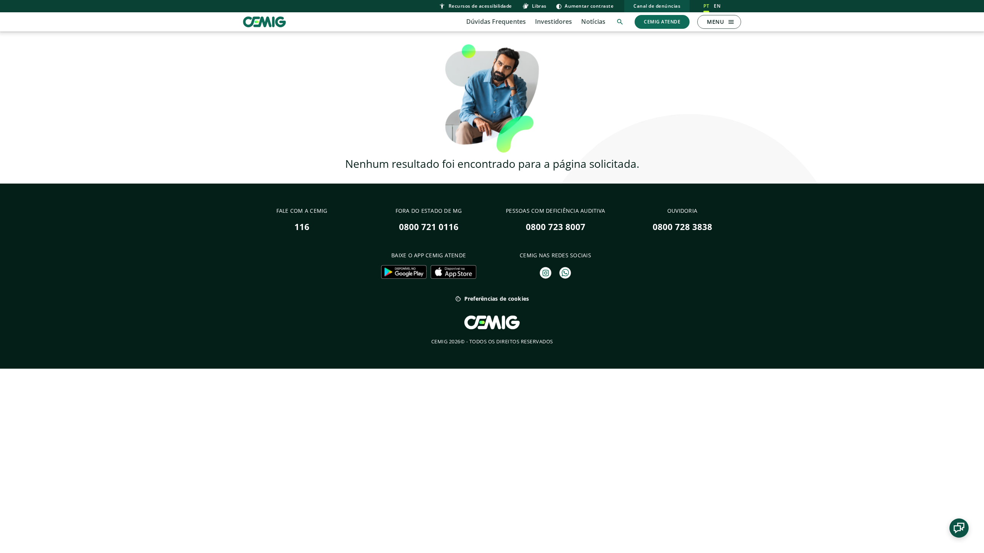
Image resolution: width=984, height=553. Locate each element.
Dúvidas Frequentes (496, 21)
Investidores (553, 21)
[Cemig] (264, 21)
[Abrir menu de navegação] (731, 21)
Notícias (593, 21)
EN (717, 6)
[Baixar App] (404, 272)
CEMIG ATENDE (662, 21)
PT (706, 6)
